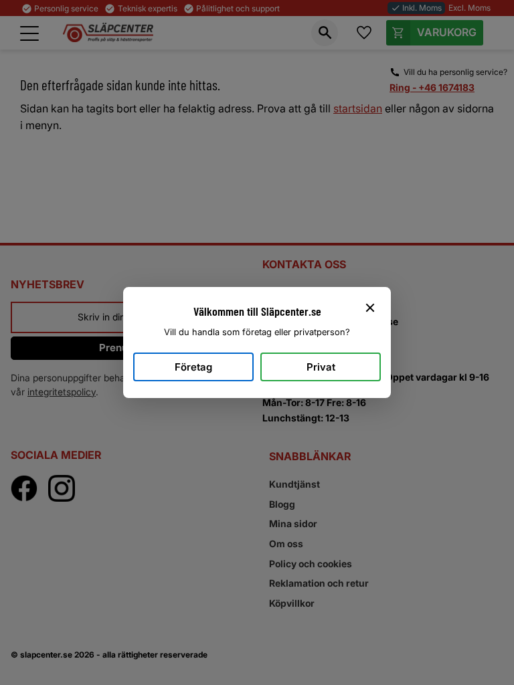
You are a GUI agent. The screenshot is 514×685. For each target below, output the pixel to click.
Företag (193, 367)
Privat (321, 367)
